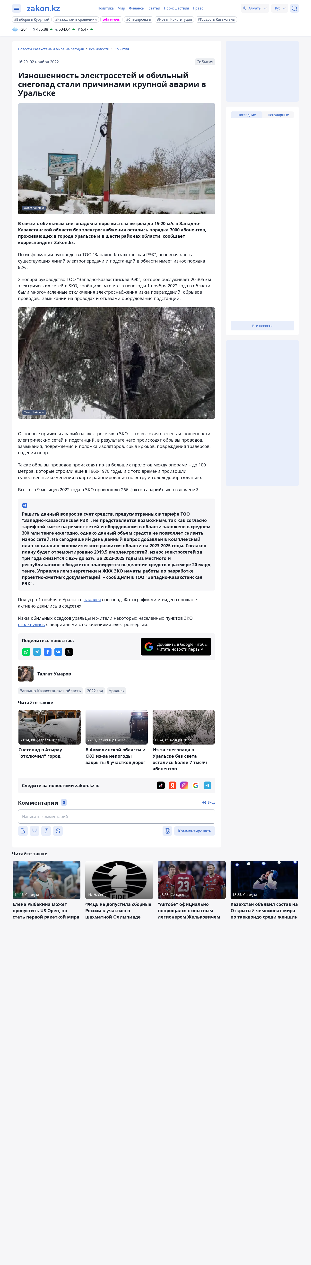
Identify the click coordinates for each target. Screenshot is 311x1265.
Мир (121, 8)
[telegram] (37, 651)
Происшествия (176, 8)
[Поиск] (294, 8)
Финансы (137, 8)
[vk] (58, 651)
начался (92, 599)
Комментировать (194, 831)
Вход (211, 802)
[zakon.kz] (43, 8)
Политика (106, 8)
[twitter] (69, 651)
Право (198, 8)
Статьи (154, 8)
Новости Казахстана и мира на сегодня (51, 49)
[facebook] (47, 651)
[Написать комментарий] (116, 817)
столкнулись (31, 624)
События (121, 49)
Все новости (99, 49)
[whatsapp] (26, 651)
